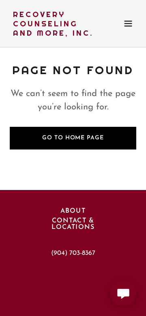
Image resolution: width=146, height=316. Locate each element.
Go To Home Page (72, 138)
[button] (128, 23)
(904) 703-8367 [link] (73, 253)
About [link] (72, 211)
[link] (54, 34)
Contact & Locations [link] (73, 224)
